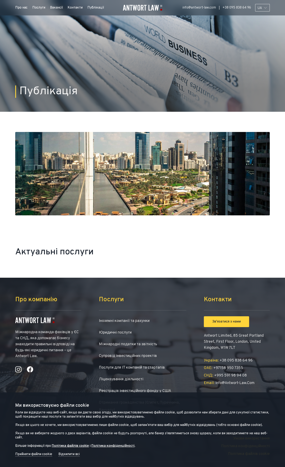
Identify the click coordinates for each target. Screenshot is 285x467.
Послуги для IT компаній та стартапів (132, 367)
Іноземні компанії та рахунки (124, 321)
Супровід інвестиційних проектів (128, 356)
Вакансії (56, 8)
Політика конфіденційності (113, 446)
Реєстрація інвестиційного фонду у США (135, 391)
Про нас (21, 8)
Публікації (95, 8)
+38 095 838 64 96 (237, 8)
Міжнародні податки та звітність (128, 344)
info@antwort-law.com (199, 8)
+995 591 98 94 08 (225, 375)
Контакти (75, 8)
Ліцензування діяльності (121, 379)
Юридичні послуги (115, 332)
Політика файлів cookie (70, 446)
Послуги (38, 8)
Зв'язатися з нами (226, 322)
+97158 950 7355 (223, 368)
